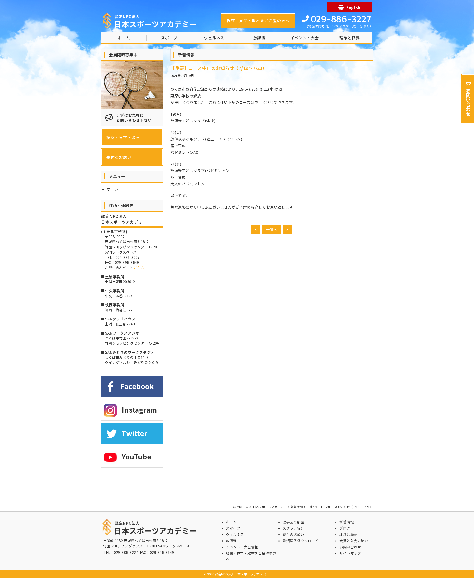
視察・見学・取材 (123, 137)
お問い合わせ (350, 546)
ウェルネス (214, 37)
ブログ (344, 528)
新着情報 (346, 521)
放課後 (259, 37)
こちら (139, 267)
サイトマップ (350, 553)
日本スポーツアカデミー (155, 21)
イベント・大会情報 (242, 546)
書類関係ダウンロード (300, 540)
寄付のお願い (119, 157)
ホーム (124, 37)
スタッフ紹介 (293, 528)
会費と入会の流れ (353, 540)
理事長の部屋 (293, 521)
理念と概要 (349, 37)
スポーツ (169, 37)
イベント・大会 (304, 37)
